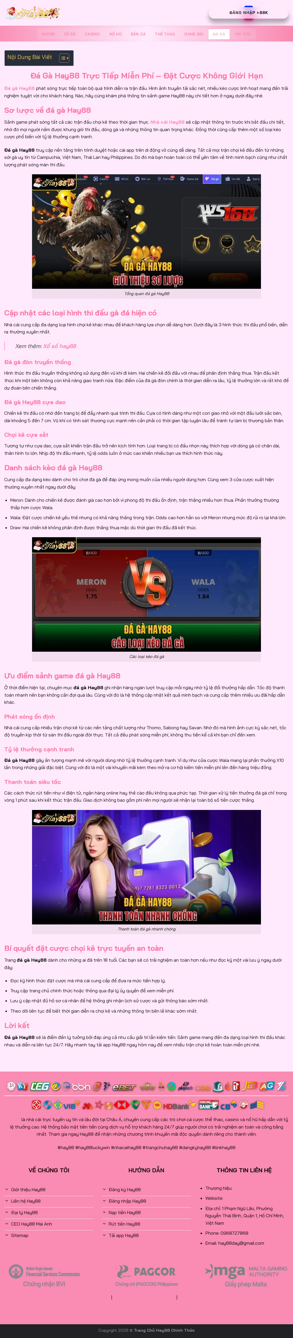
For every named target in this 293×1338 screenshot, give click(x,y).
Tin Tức (242, 34)
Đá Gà (219, 34)
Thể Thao (165, 34)
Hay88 (48, 34)
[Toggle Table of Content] (61, 58)
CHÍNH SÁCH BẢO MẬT (83, 1297)
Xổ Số (70, 34)
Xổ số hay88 (59, 346)
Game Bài (193, 34)
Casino (92, 34)
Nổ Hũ (115, 34)
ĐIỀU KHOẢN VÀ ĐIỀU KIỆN (144, 1297)
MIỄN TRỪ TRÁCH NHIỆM (207, 1297)
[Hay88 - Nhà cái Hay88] (33, 13)
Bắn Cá (138, 34)
